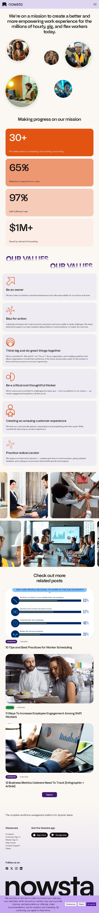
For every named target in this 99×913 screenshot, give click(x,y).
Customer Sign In (13, 837)
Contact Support (13, 845)
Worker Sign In (12, 840)
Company (10, 834)
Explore (49, 794)
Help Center (11, 842)
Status (8, 848)
